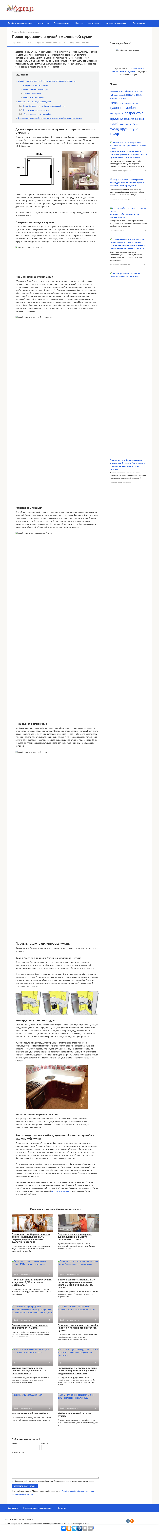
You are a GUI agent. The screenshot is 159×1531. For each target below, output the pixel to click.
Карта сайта (12, 1508)
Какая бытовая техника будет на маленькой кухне (44, 106)
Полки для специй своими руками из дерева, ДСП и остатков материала (32, 1282)
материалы (117, 113)
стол (126, 118)
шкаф (114, 134)
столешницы (136, 118)
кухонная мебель (124, 108)
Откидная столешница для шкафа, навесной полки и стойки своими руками (78, 1328)
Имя (14, 1444)
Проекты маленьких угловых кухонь (34, 102)
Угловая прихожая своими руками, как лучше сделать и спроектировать (29, 1371)
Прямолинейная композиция (35, 89)
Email (44, 1444)
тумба (114, 124)
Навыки (79, 23)
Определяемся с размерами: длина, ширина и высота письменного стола (75, 1237)
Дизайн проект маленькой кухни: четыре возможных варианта (47, 81)
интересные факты (134, 99)
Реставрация (139, 23)
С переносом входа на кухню (35, 85)
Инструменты (94, 23)
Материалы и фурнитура (117, 23)
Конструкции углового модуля (36, 110)
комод (114, 102)
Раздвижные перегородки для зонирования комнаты (30, 1326)
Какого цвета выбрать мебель (30, 1413)
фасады (115, 129)
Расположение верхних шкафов (37, 114)
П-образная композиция (33, 98)
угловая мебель (129, 124)
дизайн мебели (118, 98)
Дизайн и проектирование (19, 23)
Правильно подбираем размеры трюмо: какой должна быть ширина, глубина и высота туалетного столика (31, 1238)
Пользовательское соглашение (38, 1508)
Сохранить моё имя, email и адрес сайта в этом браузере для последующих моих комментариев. (54, 1481)
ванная (113, 91)
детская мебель (133, 94)
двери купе (119, 95)
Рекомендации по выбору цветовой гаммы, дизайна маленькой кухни (50, 118)
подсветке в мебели (60, 1191)
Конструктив (43, 23)
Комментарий (18, 1453)
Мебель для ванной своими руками (74, 1414)
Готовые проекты (62, 23)
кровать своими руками (128, 103)
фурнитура (129, 129)
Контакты (62, 1508)
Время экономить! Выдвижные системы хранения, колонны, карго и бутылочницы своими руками (76, 1283)
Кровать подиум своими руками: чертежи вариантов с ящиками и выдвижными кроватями (77, 1371)
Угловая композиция (32, 93)
